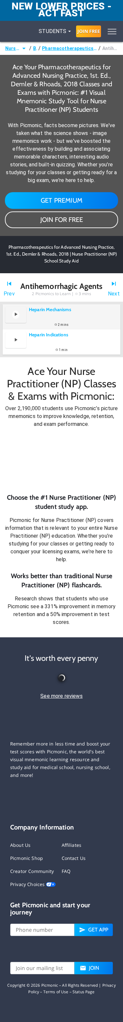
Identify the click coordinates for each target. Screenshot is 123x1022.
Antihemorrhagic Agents (110, 48)
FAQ (66, 871)
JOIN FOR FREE (61, 220)
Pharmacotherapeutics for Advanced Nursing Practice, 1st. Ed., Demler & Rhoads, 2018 (69, 48)
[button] (61, 460)
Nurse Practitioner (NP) (12, 48)
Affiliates (72, 845)
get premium (61, 200)
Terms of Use (56, 992)
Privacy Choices (28, 884)
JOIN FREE (88, 31)
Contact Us (74, 858)
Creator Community (32, 871)
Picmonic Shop (26, 858)
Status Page (83, 992)
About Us (20, 845)
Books (35, 48)
